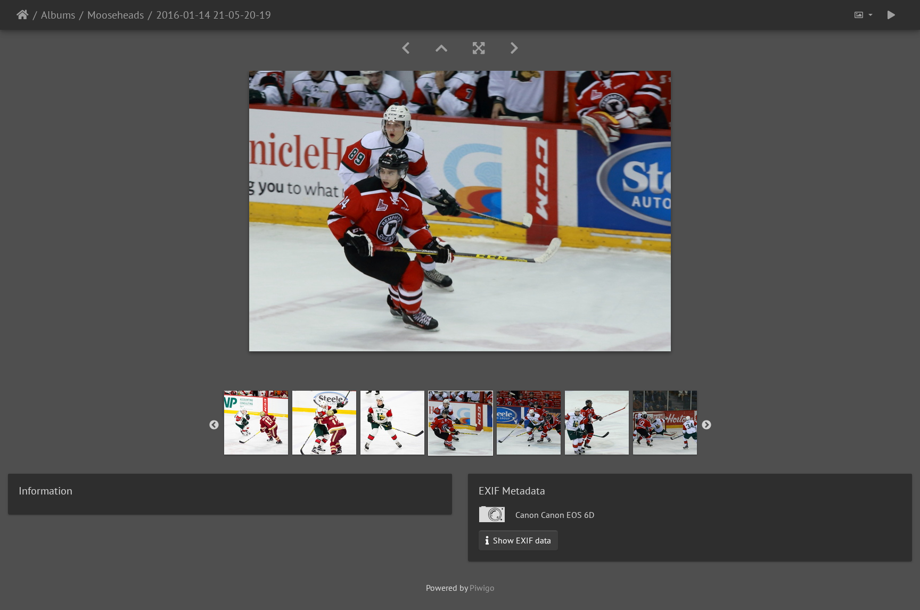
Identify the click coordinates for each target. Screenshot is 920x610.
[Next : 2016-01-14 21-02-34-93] (514, 48)
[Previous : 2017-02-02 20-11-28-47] (406, 48)
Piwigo (482, 587)
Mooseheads (115, 15)
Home (23, 15)
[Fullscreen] (478, 48)
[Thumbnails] (441, 48)
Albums (58, 15)
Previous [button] (214, 425)
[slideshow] (891, 15)
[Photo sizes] (863, 15)
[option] (256, 423)
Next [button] (706, 425)
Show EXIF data (521, 540)
